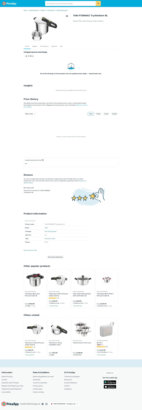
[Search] (98, 3)
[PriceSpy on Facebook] (42, 404)
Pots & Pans (50, 10)
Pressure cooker (50, 238)
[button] (29, 56)
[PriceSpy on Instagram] (46, 404)
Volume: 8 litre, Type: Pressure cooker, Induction (88, 21)
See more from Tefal (30, 250)
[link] (35, 288)
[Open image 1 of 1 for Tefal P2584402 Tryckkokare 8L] (44, 28)
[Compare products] (67, 16)
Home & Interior (34, 10)
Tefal (46, 228)
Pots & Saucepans (62, 10)
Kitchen (43, 10)
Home (25, 10)
